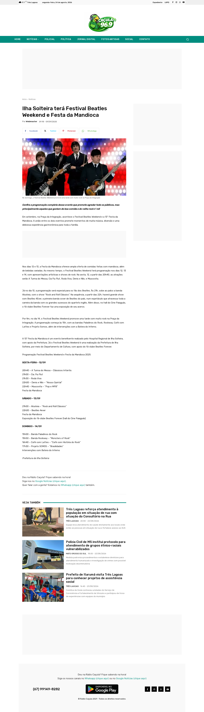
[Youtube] (183, 2)
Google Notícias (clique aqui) (131, 678)
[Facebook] (173, 2)
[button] (187, 39)
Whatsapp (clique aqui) (73, 485)
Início (24, 99)
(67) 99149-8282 (46, 689)
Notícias (32, 99)
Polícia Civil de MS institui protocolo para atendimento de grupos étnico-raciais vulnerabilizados (95, 545)
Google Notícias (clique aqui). (50, 481)
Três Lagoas (72, 521)
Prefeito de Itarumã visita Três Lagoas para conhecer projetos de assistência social (94, 578)
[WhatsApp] (180, 2)
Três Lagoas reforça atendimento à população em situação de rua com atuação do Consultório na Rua (92, 512)
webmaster (31, 121)
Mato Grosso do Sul (76, 554)
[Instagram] (176, 2)
